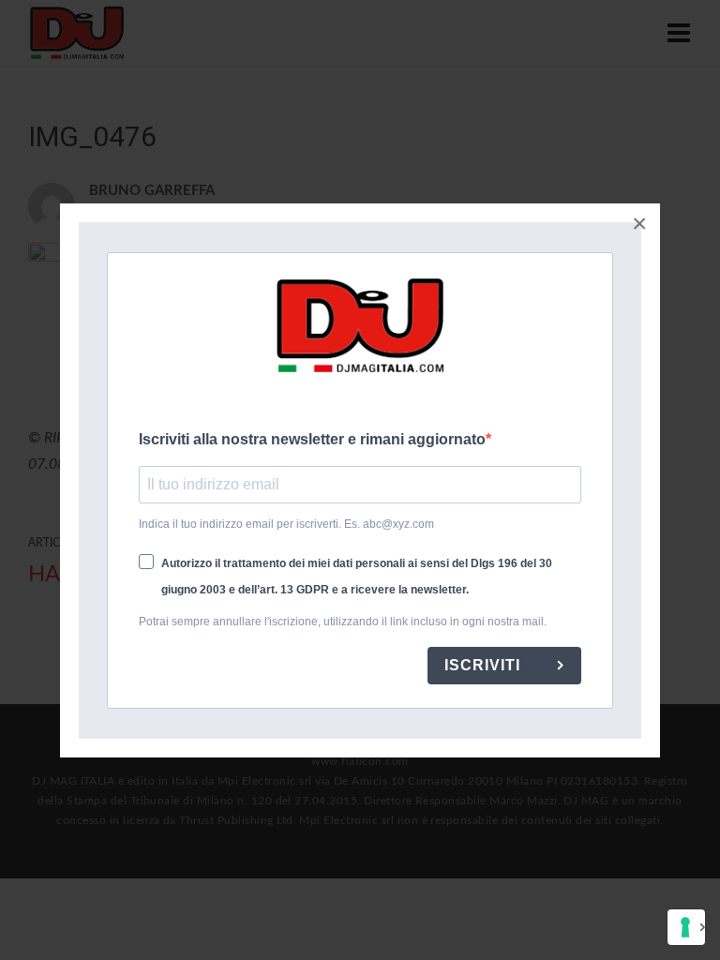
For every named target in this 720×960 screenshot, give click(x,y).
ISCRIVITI (484, 665)
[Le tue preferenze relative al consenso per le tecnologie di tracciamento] (686, 927)
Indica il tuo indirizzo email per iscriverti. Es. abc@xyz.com (286, 524)
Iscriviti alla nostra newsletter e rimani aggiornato (312, 439)
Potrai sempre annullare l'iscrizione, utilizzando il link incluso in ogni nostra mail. (343, 621)
